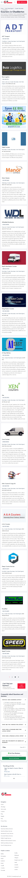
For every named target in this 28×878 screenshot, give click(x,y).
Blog (2, 814)
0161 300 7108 (6, 486)
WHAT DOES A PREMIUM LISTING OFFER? (13, 736)
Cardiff (2, 865)
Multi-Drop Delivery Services (7, 843)
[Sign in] (15, 2)
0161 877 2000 (6, 653)
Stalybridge (4, 183)
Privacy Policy (4, 821)
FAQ (2, 818)
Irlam (3, 358)
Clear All (22, 747)
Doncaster (3, 870)
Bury (3, 529)
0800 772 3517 (6, 568)
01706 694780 (6, 224)
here (8, 702)
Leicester (16, 864)
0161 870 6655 (6, 180)
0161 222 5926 (6, 355)
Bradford (3, 861)
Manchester (4, 149)
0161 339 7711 (6, 79)
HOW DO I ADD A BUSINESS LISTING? (11, 700)
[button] (24, 747)
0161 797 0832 (6, 526)
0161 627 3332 (6, 38)
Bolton (2, 858)
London (16, 869)
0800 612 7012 (6, 268)
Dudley (16, 853)
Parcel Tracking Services (6, 845)
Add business (21, 686)
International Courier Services (7, 833)
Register (2, 816)
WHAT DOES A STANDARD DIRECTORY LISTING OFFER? (12, 730)
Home (2, 804)
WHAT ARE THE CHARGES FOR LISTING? (12, 724)
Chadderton (4, 41)
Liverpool (16, 867)
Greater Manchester (12, 41)
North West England (20, 41)
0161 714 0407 (6, 611)
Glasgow (16, 857)
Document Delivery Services (7, 836)
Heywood (4, 227)
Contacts (2, 811)
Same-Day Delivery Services (7, 828)
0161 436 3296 (6, 311)
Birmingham (3, 856)
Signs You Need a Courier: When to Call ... (13, 769)
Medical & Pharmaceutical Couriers (8, 840)
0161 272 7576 (6, 397)
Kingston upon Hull (18, 860)
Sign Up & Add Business (14, 758)
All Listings (3, 807)
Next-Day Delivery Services (6, 831)
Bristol (2, 863)
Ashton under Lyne (6, 82)
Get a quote (3, 809)
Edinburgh (17, 855)
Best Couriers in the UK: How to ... (13, 774)
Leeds (16, 862)
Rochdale (4, 571)
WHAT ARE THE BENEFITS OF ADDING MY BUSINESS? (13, 741)
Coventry (3, 868)
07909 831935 (6, 441)
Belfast (2, 854)
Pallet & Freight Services (6, 838)
